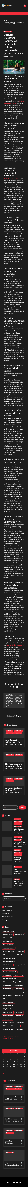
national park (18, 988)
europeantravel (20, 965)
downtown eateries (9, 961)
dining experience (9, 954)
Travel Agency (10, 754)
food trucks (7, 975)
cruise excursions (9, 948)
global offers (19, 975)
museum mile (19, 985)
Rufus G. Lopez (15, 716)
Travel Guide (7, 31)
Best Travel (9, 730)
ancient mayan (8, 934)
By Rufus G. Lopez (9, 53)
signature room (8, 1005)
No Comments (8, 56)
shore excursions (9, 1002)
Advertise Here (7, 910)
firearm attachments (10, 971)
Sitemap (4, 920)
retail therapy (8, 995)
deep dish (21, 951)
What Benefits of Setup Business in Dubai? (20, 884)
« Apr (3, 1074)
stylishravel (19, 1012)
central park (20, 934)
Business (16, 879)
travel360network (7, 1038)
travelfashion (8, 1019)
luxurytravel (7, 985)
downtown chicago (9, 958)
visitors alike (16, 1025)
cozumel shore (8, 944)
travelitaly (21, 1022)
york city (20, 1029)
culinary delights (9, 951)
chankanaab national (10, 938)
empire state (8, 965)
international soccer (10, 978)
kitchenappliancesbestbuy (10, 1037)
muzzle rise (7, 988)
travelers (20, 1015)
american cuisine (9, 931)
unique (6, 1025)
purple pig (21, 992)
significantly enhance (10, 1009)
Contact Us (5, 913)
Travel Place (18, 733)
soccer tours (8, 1012)
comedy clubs (8, 941)
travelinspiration (9, 1022)
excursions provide (9, 968)
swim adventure (8, 1015)
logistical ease (18, 982)
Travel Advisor (18, 730)
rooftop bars (20, 995)
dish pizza (21, 954)
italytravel (7, 982)
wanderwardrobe (9, 1029)
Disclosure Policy (7, 917)
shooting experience (10, 998)
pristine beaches (9, 992)
